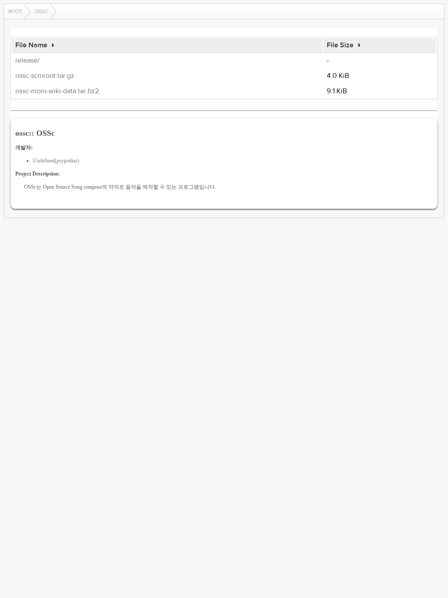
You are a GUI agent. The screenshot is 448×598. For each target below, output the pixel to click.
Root (15, 11)
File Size (340, 45)
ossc (41, 11)
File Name (31, 45)
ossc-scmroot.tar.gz (44, 75)
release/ (27, 60)
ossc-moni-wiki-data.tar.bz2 (57, 91)
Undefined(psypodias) (56, 161)
